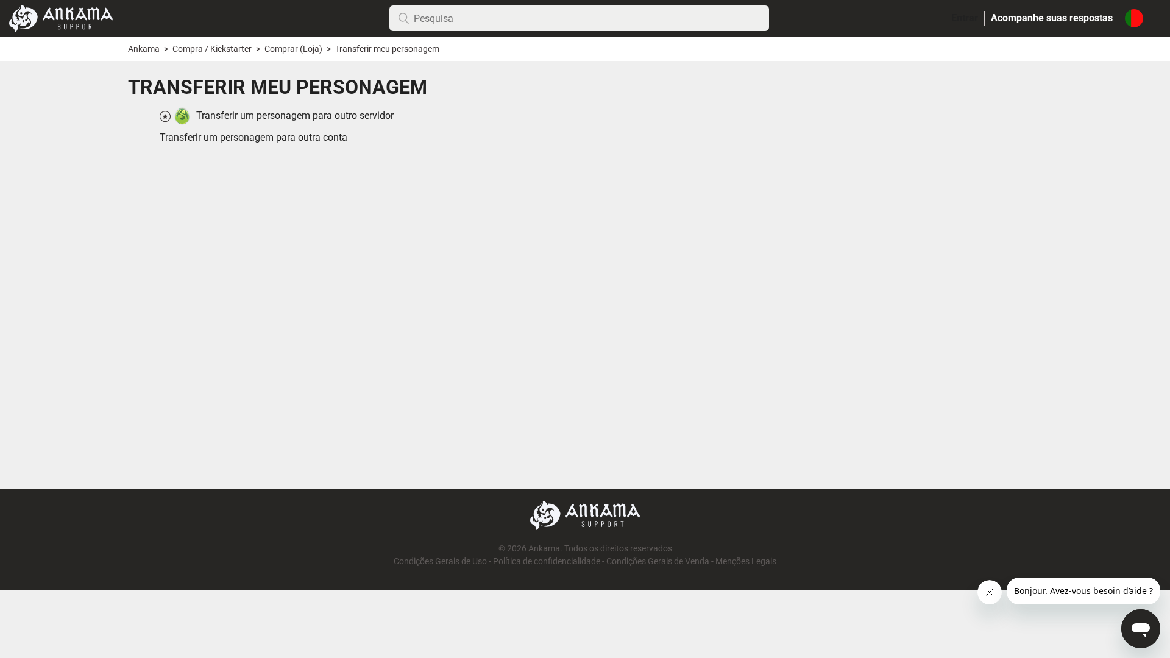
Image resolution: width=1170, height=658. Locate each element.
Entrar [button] (964, 18)
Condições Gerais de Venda (657, 561)
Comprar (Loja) (293, 49)
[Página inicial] (61, 17)
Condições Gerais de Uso (440, 561)
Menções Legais (745, 561)
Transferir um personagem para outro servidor (295, 115)
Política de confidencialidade (546, 561)
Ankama (144, 49)
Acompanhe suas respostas (1052, 18)
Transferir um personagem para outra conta (253, 137)
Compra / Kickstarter (212, 49)
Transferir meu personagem (387, 49)
